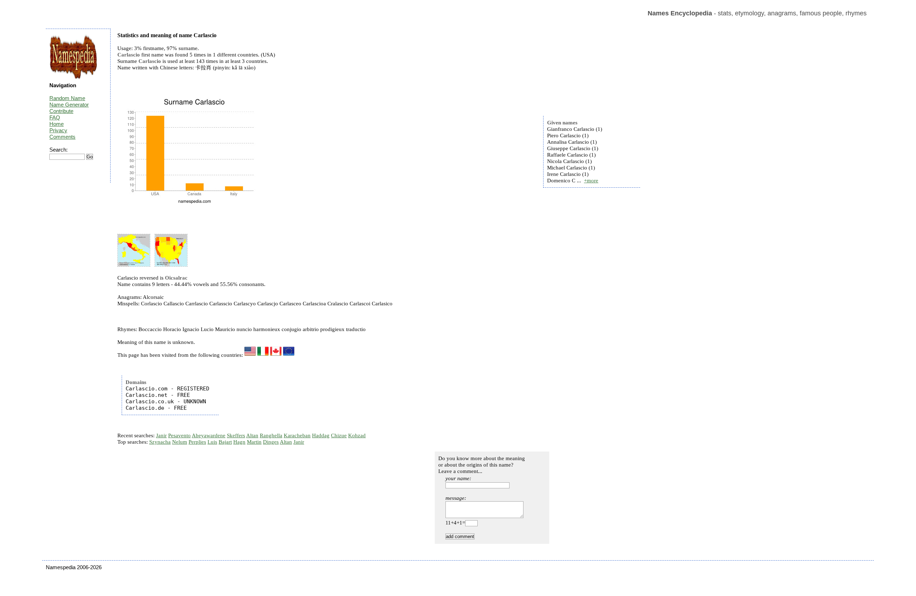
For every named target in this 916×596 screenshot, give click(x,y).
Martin (254, 442)
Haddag (321, 435)
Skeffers (236, 435)
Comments (62, 137)
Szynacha (160, 442)
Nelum (179, 442)
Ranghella (271, 435)
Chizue (339, 435)
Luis (212, 442)
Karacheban (297, 435)
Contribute (61, 111)
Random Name (67, 98)
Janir (161, 435)
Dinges (271, 442)
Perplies (197, 442)
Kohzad (357, 435)
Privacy (58, 130)
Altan (252, 435)
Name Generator (69, 105)
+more (591, 180)
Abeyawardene (208, 435)
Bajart (225, 442)
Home (56, 124)
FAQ (54, 117)
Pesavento (179, 435)
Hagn (239, 442)
